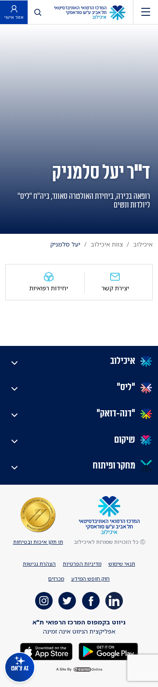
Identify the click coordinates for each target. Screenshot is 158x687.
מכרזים (56, 578)
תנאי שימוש (121, 563)
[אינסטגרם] (44, 600)
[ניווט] (145, 12)
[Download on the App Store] (46, 650)
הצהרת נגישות (39, 563)
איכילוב (143, 244)
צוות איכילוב (107, 244)
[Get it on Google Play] (107, 650)
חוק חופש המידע (90, 578)
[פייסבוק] (91, 600)
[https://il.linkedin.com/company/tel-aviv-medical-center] (114, 600)
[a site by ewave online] (79, 669)
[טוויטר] (67, 600)
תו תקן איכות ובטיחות (38, 542)
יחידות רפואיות (48, 288)
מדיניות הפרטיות (82, 563)
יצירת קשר (115, 288)
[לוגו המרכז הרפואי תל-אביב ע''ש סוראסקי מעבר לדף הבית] (90, 12)
